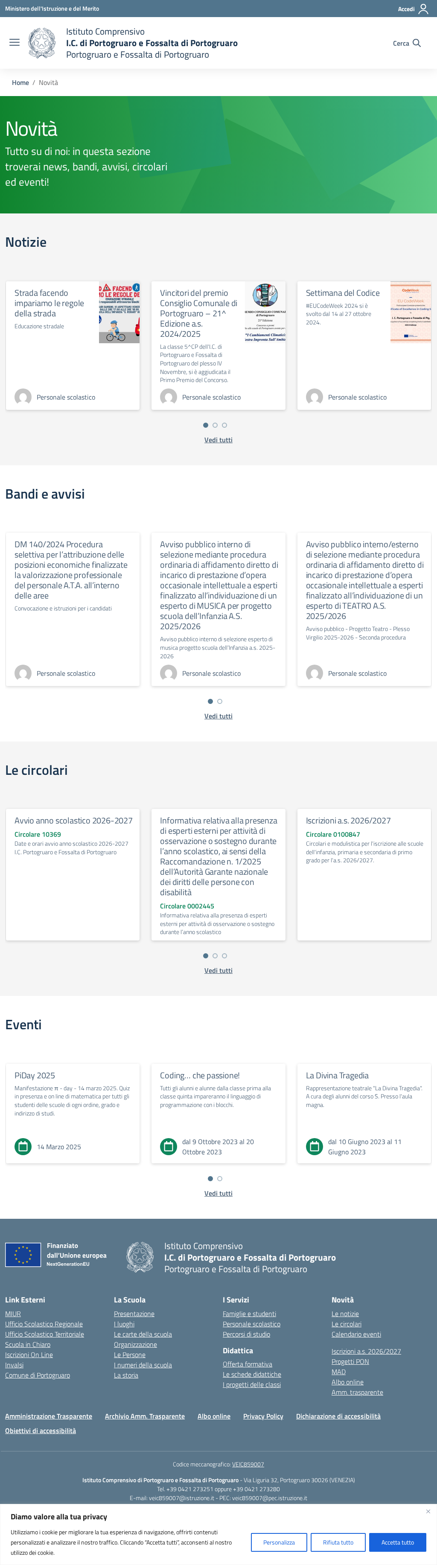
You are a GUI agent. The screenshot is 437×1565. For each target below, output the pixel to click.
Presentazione (134, 1313)
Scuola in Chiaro (27, 1344)
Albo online (348, 1382)
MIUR (13, 1313)
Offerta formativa (247, 1364)
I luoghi (124, 1324)
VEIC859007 (248, 1464)
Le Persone (130, 1354)
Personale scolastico (251, 1324)
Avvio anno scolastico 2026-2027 (74, 820)
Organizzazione (135, 1344)
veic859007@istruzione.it (181, 1497)
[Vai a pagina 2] (215, 425)
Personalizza (279, 1542)
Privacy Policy (263, 1416)
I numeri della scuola (143, 1365)
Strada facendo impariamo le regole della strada (49, 303)
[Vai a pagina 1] (205, 425)
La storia (126, 1375)
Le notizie (345, 1313)
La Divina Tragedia (337, 1075)
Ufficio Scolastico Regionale (44, 1324)
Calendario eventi (356, 1334)
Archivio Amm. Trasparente (145, 1416)
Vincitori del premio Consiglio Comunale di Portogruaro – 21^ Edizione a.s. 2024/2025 (198, 313)
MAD (339, 1371)
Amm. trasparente (357, 1392)
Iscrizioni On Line (29, 1354)
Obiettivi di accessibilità (40, 1430)
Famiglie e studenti (249, 1313)
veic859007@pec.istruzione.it (269, 1497)
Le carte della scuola (143, 1334)
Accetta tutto (398, 1542)
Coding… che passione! (200, 1075)
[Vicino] (428, 1511)
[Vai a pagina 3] (224, 425)
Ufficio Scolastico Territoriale (44, 1334)
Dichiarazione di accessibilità (338, 1416)
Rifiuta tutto (338, 1542)
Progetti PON (350, 1361)
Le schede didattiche (252, 1374)
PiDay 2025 (35, 1075)
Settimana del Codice (343, 292)
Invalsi (14, 1365)
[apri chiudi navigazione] (14, 43)
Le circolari (346, 1324)
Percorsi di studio (246, 1334)
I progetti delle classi (252, 1384)
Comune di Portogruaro (37, 1375)
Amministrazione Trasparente (48, 1416)
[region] (218, 1534)
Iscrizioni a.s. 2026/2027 (348, 820)
